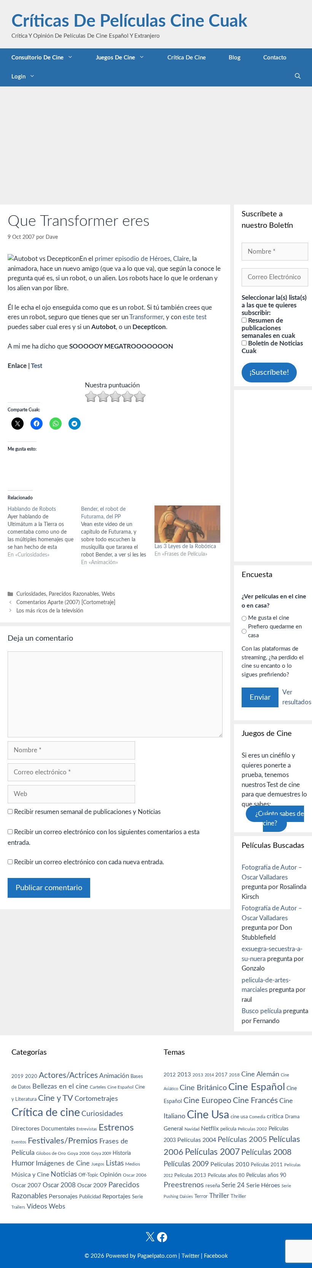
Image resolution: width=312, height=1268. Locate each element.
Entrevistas (86, 1129)
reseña (212, 1185)
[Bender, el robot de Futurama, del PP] (117, 535)
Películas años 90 (266, 1175)
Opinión (110, 1175)
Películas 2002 (252, 1129)
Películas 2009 (186, 1164)
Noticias (64, 1174)
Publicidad (90, 1196)
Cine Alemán (260, 1074)
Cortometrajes (96, 1098)
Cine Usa (208, 1115)
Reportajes (116, 1196)
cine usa (239, 1116)
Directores (25, 1129)
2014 (209, 1075)
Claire (181, 259)
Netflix (210, 1129)
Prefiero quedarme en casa (275, 631)
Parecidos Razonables (74, 594)
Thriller (219, 1196)
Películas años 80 (226, 1175)
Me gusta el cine (268, 618)
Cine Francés (255, 1101)
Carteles (98, 1087)
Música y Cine (30, 1175)
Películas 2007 (212, 1152)
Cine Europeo (207, 1101)
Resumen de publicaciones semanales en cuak (268, 328)
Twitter (190, 1256)
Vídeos (37, 1206)
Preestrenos (184, 1185)
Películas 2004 (196, 1140)
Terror (201, 1196)
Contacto (275, 58)
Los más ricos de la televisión (49, 611)
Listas (115, 1163)
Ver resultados (296, 697)
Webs (108, 594)
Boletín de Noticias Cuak (272, 347)
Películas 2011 (267, 1164)
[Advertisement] (156, 143)
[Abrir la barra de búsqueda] (297, 76)
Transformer (146, 317)
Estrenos (116, 1127)
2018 (234, 1075)
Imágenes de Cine (63, 1163)
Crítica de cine (186, 58)
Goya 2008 (78, 1153)
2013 (184, 1075)
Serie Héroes (263, 1185)
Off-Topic (88, 1175)
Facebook (216, 1256)
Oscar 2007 (26, 1185)
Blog (234, 58)
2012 (170, 1075)
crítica (275, 1116)
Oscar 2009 (92, 1185)
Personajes (63, 1196)
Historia (122, 1153)
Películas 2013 (190, 1175)
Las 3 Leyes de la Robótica (185, 546)
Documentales (58, 1129)
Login (18, 77)
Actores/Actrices (68, 1075)
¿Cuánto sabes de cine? (279, 819)
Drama (292, 1116)
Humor (22, 1163)
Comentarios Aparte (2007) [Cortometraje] (65, 602)
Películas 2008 (266, 1152)
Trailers (18, 1207)
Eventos (18, 1142)
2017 (221, 1075)
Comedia (257, 1117)
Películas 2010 (229, 1164)
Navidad (192, 1129)
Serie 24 (233, 1185)
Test (36, 366)
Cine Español (120, 1087)
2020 (31, 1076)
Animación (114, 1076)
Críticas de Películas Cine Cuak (129, 21)
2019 (17, 1076)
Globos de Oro (51, 1153)
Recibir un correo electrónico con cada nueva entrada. (89, 862)
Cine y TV (55, 1098)
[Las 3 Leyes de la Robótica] (187, 524)
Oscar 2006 (134, 1175)
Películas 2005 (242, 1139)
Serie (137, 1196)
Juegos (97, 1164)
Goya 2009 (101, 1153)
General (173, 1129)
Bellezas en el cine (60, 1086)
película (228, 1129)
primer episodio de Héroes (132, 259)
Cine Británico (203, 1088)
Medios (132, 1164)
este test (195, 317)
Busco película (262, 1011)
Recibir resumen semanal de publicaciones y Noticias (87, 812)
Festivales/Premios (63, 1141)
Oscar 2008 (59, 1185)
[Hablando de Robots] (44, 532)
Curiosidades (31, 594)
